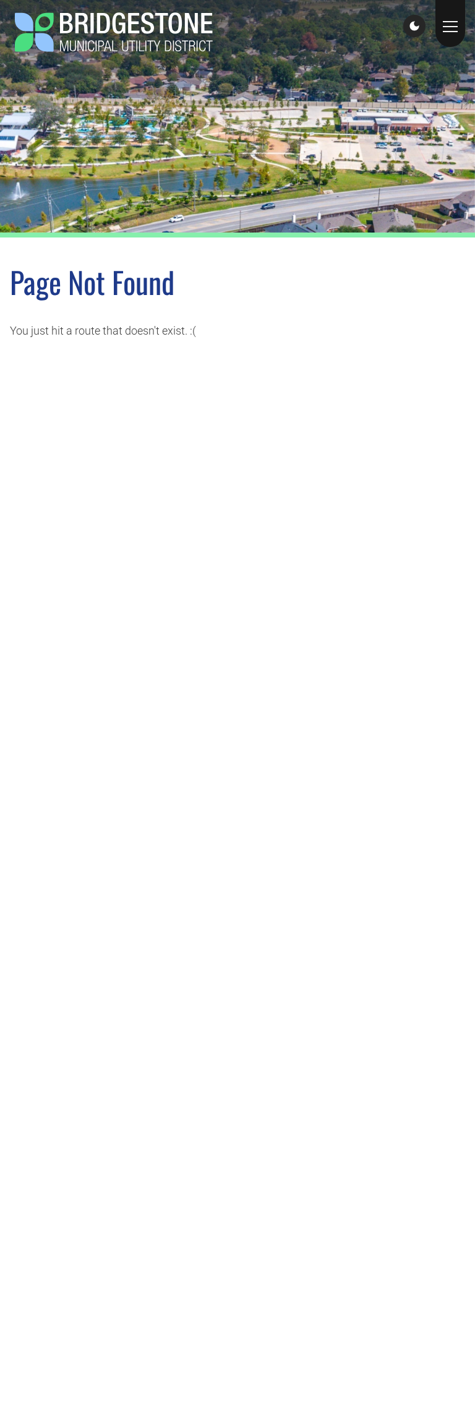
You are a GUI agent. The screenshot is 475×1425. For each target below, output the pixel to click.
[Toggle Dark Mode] (414, 26)
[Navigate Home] (114, 32)
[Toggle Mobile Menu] (450, 23)
